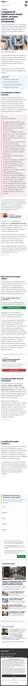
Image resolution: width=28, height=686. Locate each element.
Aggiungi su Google (14, 370)
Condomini (4, 9)
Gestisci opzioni (15, 682)
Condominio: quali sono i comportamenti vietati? (15, 216)
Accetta (14, 675)
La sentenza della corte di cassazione (12, 84)
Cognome (4, 512)
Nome (3, 506)
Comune (4, 523)
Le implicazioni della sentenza (10, 87)
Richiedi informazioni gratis (14, 307)
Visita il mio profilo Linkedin (18, 641)
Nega (14, 678)
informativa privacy (11, 545)
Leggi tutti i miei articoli (7, 641)
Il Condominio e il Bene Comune (11, 79)
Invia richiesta (21, 556)
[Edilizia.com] (4, 1)
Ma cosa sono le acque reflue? (10, 82)
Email (3, 518)
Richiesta (4, 529)
